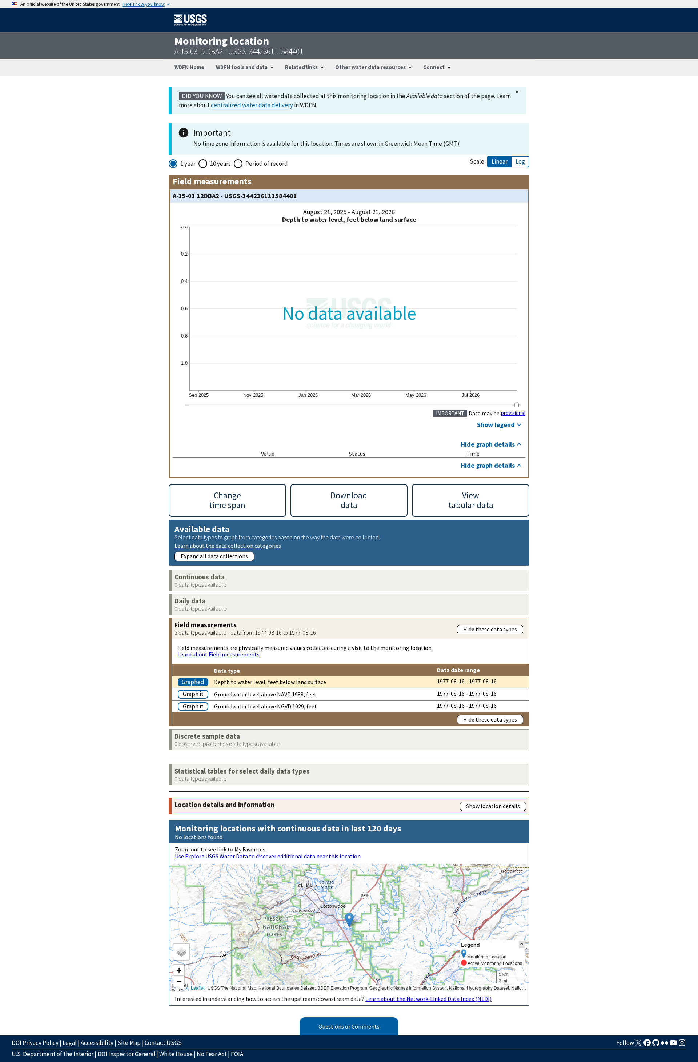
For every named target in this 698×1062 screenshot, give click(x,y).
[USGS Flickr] (664, 1045)
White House (176, 1054)
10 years (220, 164)
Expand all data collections (214, 556)
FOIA (237, 1054)
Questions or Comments (349, 1026)
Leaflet (197, 988)
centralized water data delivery (252, 105)
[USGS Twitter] (638, 1045)
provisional (513, 413)
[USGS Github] (655, 1045)
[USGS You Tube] (673, 1045)
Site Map (129, 1043)
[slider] (516, 404)
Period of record (266, 164)
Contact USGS (163, 1043)
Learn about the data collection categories (227, 545)
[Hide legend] (522, 944)
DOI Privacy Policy (35, 1043)
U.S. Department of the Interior (52, 1054)
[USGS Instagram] (682, 1045)
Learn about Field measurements (218, 654)
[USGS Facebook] (647, 1045)
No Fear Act (212, 1054)
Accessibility (97, 1043)
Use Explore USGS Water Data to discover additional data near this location (268, 856)
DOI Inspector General (126, 1054)
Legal (70, 1043)
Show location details (493, 806)
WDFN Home (189, 67)
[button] (349, 920)
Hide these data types (490, 629)
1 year (188, 164)
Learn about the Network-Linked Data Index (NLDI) (428, 998)
